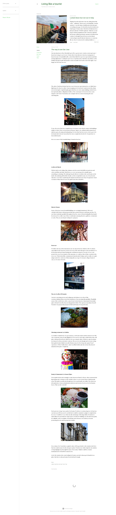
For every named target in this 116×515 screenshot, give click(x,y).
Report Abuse (6, 17)
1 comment (75, 42)
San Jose (39, 54)
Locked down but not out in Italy (82, 18)
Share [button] (71, 42)
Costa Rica (39, 52)
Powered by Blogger (69, 508)
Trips (38, 57)
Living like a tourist (51, 3)
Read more (96, 41)
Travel (38, 56)
